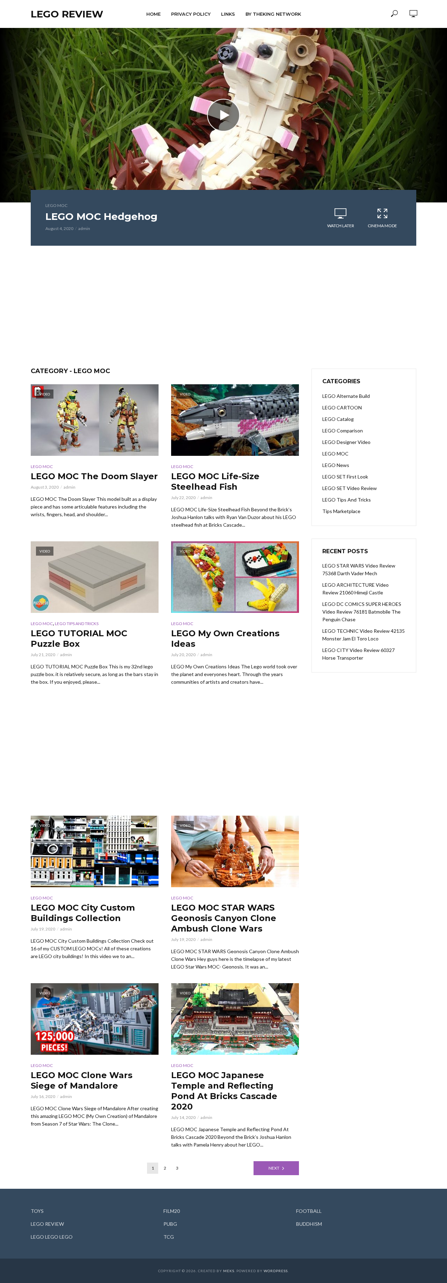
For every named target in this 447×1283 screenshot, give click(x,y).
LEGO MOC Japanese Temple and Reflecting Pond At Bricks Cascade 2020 (224, 1091)
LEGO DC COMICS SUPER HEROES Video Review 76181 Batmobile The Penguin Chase (361, 611)
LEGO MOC (56, 205)
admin (84, 228)
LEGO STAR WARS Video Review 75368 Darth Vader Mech (358, 569)
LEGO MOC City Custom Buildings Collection (83, 913)
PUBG (170, 1224)
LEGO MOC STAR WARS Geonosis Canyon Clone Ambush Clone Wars (223, 918)
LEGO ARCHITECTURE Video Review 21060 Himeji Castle (355, 588)
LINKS (228, 14)
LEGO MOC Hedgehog (101, 216)
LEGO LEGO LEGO (52, 1237)
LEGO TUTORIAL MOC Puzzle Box (79, 638)
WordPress (276, 1271)
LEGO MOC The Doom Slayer (94, 476)
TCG (168, 1237)
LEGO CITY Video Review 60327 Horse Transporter (358, 654)
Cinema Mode (382, 225)
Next (274, 1168)
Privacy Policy (191, 14)
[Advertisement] (223, 307)
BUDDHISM (309, 1224)
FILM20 (171, 1211)
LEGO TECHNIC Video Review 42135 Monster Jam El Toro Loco (363, 635)
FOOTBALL (309, 1211)
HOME (153, 14)
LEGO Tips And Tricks (76, 623)
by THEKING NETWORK (273, 14)
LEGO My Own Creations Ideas (225, 638)
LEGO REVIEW (67, 14)
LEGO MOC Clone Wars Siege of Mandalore (81, 1080)
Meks (228, 1271)
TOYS (37, 1211)
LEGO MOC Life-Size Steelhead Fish (215, 481)
